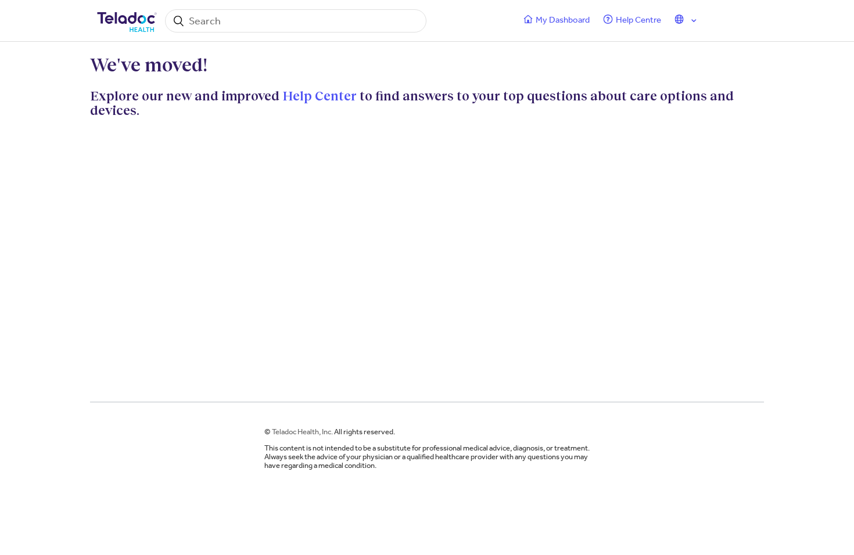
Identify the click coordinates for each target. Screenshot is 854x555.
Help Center (319, 95)
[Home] (128, 21)
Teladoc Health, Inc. (302, 431)
